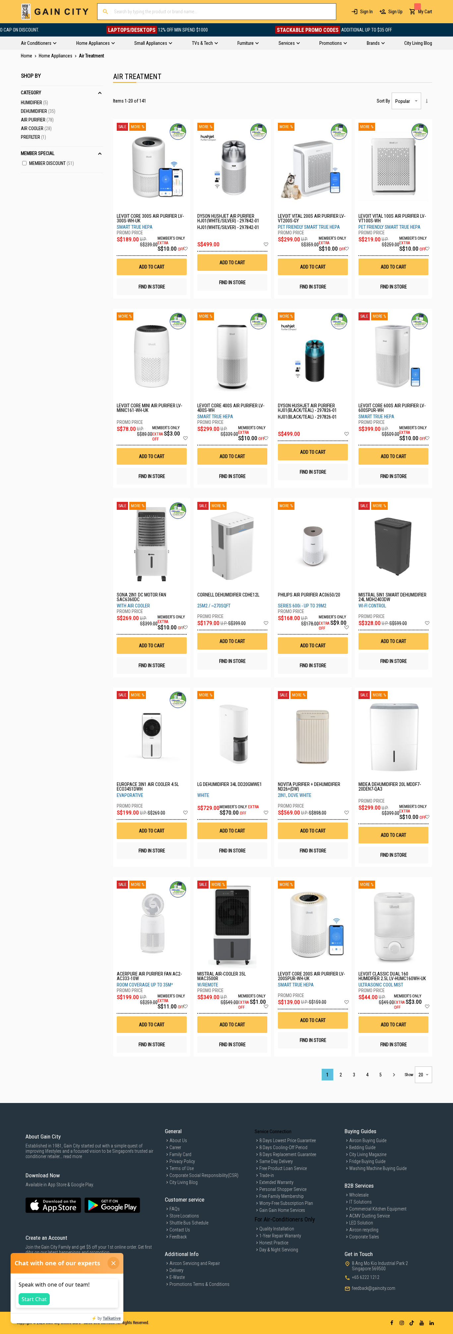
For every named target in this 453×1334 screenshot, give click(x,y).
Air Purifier (37, 119)
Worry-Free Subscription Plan (286, 1203)
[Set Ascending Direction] (426, 101)
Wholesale (358, 1195)
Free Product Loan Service (283, 1168)
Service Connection (273, 1131)
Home (27, 55)
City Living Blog (183, 1182)
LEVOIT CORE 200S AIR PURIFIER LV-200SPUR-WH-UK (311, 976)
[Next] (394, 1074)
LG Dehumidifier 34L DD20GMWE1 (229, 784)
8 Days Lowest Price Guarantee (287, 1140)
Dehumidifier (38, 111)
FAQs (174, 1209)
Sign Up (395, 11)
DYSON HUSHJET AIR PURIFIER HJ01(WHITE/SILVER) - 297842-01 (228, 218)
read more (72, 1156)
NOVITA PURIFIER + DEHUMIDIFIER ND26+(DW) (309, 786)
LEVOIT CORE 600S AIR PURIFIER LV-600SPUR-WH (391, 408)
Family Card (180, 1154)
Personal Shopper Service (282, 1189)
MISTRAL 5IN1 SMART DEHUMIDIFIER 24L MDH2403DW (392, 597)
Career (175, 1147)
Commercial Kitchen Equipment (378, 1209)
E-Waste (177, 1277)
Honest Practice (273, 1242)
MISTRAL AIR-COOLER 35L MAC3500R (221, 976)
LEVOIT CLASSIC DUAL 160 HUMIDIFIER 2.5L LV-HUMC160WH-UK (392, 976)
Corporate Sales (364, 1236)
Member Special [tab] (37, 153)
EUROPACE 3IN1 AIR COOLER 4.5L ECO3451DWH (148, 786)
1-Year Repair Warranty (280, 1235)
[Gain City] (55, 11)
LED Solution (361, 1222)
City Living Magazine (367, 1154)
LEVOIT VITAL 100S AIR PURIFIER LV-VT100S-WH (392, 218)
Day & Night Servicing (278, 1249)
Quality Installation (276, 1228)
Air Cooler (36, 128)
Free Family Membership (281, 1196)
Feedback (178, 1236)
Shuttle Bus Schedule (188, 1222)
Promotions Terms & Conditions (199, 1284)
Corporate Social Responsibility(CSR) (203, 1175)
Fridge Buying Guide (367, 1161)
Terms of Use (181, 1168)
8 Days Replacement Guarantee (287, 1154)
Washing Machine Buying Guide (378, 1168)
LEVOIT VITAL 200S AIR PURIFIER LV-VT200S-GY (311, 218)
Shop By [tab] (31, 75)
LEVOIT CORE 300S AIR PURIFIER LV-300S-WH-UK (150, 218)
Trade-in (266, 1175)
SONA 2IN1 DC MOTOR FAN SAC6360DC (141, 597)
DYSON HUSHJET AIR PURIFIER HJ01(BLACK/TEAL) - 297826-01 (307, 408)
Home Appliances (56, 55)
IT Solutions (360, 1202)
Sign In (366, 11)
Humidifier (34, 102)
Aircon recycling (363, 1229)
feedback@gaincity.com (373, 1288)
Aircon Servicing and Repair (194, 1263)
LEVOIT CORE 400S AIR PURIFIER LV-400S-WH (230, 408)
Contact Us (179, 1229)
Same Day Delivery (276, 1161)
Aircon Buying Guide (367, 1140)
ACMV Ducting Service (369, 1215)
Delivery (176, 1270)
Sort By (383, 101)
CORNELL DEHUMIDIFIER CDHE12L (228, 594)
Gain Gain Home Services (282, 1210)
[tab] (226, 43)
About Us (178, 1140)
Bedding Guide (362, 1147)
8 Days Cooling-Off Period (283, 1147)
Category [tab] (31, 92)
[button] (185, 249)
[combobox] (216, 11)
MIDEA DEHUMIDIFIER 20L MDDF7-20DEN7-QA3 (389, 786)
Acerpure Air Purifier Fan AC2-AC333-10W (149, 976)
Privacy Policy (182, 1161)
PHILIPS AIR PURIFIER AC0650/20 (309, 594)
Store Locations (184, 1215)
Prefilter (33, 137)
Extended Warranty (276, 1182)
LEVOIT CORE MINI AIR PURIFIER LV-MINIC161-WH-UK (149, 408)
